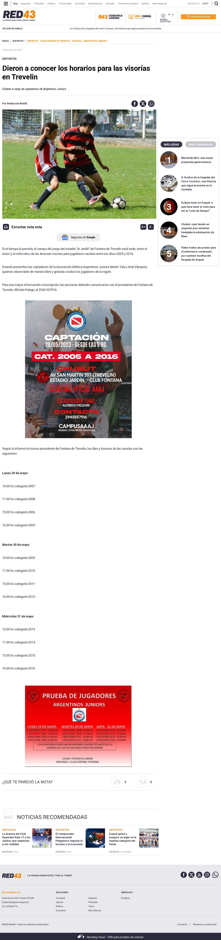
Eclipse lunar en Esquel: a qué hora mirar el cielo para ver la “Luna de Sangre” (198, 206)
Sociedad (60, 898)
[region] (188, 61)
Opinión (59, 902)
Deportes (9, 58)
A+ (143, 227)
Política (59, 906)
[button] (134, 103)
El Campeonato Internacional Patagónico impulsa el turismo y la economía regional (69, 840)
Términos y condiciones (205, 924)
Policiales (93, 902)
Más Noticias (94, 910)
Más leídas (171, 144)
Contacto (182, 924)
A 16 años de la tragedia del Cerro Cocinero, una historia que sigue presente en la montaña (96, 28)
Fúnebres (125, 898)
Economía (61, 910)
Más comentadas (201, 144)
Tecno (91, 906)
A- (151, 227)
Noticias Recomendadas (52, 817)
